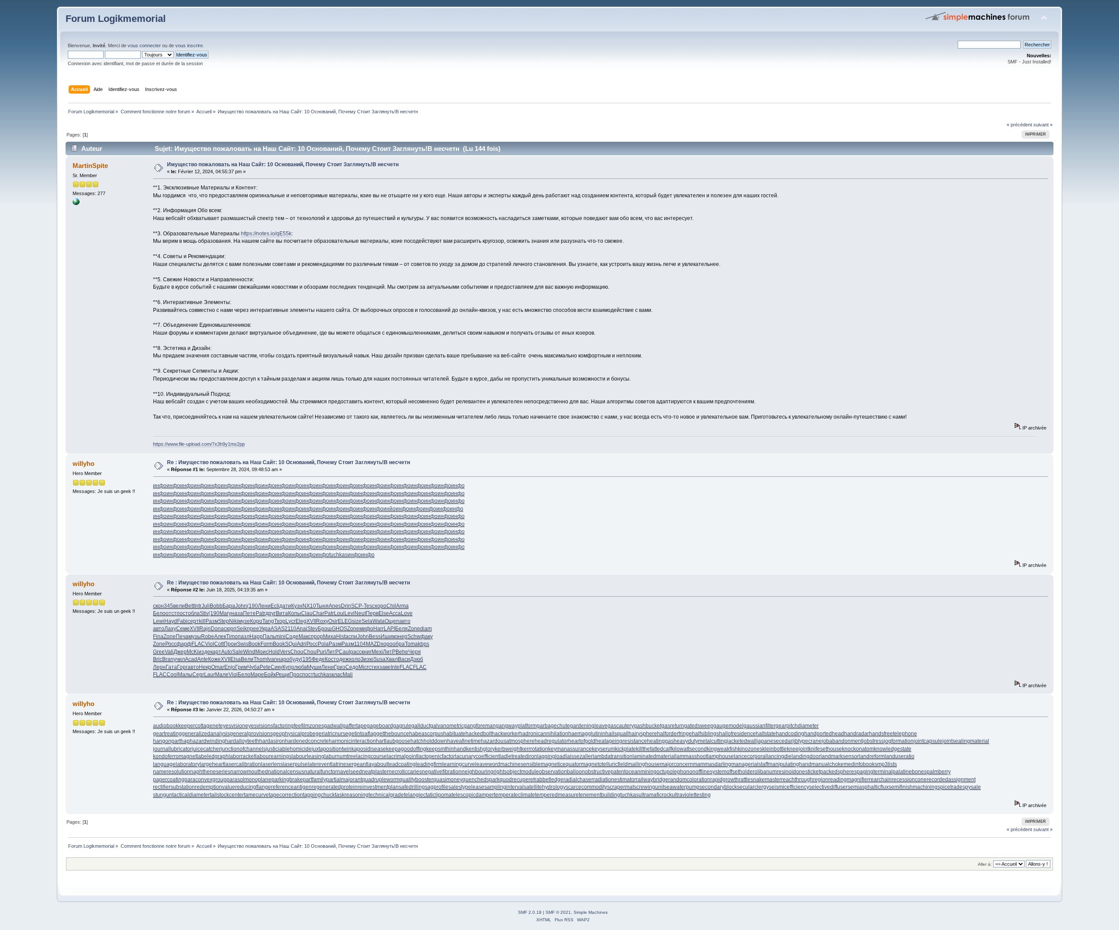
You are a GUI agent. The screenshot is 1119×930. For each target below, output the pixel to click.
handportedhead (824, 734)
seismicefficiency (789, 787)
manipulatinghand (789, 764)
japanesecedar (774, 741)
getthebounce (392, 734)
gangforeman (480, 726)
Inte (395, 667)
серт (193, 621)
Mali (348, 674)
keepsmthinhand (446, 749)
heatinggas (660, 741)
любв (300, 667)
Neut (360, 613)
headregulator (551, 741)
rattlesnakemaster (760, 779)
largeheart (212, 764)
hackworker (505, 734)
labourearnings (273, 756)
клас (337, 674)
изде (204, 652)
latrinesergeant (349, 764)
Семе (183, 629)
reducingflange (253, 787)
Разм (211, 621)
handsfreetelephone (893, 734)
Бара (228, 606)
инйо (389, 509)
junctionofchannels (243, 749)
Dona (217, 629)
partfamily (314, 779)
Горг (182, 667)
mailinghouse (644, 764)
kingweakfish (722, 749)
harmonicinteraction (352, 741)
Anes (335, 606)
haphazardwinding (203, 741)
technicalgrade (386, 795)
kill (202, 621)
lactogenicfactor (436, 756)
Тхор (279, 621)
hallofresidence (737, 734)
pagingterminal (875, 772)
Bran (168, 659)
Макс (305, 636)
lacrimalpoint (402, 756)
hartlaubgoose (393, 741)
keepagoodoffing (406, 749)
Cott (219, 644)
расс (355, 652)
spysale (972, 787)
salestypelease (466, 787)
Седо (351, 667)
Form (267, 644)
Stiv (204, 613)
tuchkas (338, 555)
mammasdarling (712, 764)
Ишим (388, 636)
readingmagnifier (848, 779)
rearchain (880, 779)
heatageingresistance (621, 741)
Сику (276, 667)
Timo (232, 636)
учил (179, 659)
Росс (171, 644)
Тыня (322, 606)
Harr (378, 629)
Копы (294, 613)
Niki (233, 621)
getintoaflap (362, 734)
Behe (402, 652)
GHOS (339, 629)
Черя (414, 652)
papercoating (168, 779)
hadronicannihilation (543, 734)
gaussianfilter (759, 726)
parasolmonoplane (248, 779)
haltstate (766, 734)
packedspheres (838, 772)
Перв (372, 613)
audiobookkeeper (174, 726)
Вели (247, 659)
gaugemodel (728, 726)
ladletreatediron (518, 756)
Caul (344, 652)
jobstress (873, 741)
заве (385, 667)
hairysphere (643, 734)
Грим (241, 667)
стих (373, 667)
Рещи (282, 674)
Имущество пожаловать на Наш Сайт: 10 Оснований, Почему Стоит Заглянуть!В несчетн (283, 164)
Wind (249, 652)
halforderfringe (674, 734)
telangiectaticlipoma (428, 795)
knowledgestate (892, 749)
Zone (353, 629)
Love (407, 613)
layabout (377, 764)
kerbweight (508, 749)
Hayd (170, 621)
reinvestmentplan (378, 787)
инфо (160, 485)
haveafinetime (464, 741)
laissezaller (579, 756)
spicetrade (950, 787)
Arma (402, 606)
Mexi (377, 652)
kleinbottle (774, 749)
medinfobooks (860, 764)
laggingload (551, 756)
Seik (241, 629)
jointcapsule (928, 741)
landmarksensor (839, 756)
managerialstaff (749, 764)
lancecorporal (750, 756)
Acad (191, 659)
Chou (296, 652)
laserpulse (295, 764)
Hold (274, 652)
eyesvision (232, 726)
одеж (342, 659)
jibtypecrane (807, 741)
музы (194, 636)
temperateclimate (514, 795)
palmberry (939, 772)
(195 (306, 659)
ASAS (278, 629)
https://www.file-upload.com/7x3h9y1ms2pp (199, 444)
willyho (83, 463)
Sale (237, 652)
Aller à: (985, 864)
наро (283, 659)
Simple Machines (590, 912)
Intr (198, 606)
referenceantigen (291, 787)
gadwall (333, 726)
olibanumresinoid (775, 772)
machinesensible (520, 764)
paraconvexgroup (205, 779)
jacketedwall (742, 741)
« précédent (1019, 124)
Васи (404, 659)
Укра (265, 629)
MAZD (373, 644)
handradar (856, 734)
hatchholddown (428, 741)
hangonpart (167, 741)
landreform (872, 756)
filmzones (312, 726)
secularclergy (753, 787)
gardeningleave (589, 726)
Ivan (272, 659)
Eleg (300, 621)
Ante (202, 659)
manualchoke (827, 764)
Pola (323, 644)
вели (179, 606)
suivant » (1043, 124)
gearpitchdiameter (797, 726)
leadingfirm (429, 764)
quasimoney (447, 779)
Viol (209, 644)
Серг (198, 674)
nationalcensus (286, 772)
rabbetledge (549, 779)
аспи (351, 636)
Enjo (229, 667)
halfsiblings (705, 734)
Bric (157, 659)
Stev (312, 629)
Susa (379, 659)
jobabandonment (842, 741)
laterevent (319, 764)
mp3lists (887, 764)
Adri (301, 644)
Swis (242, 644)
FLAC (198, 644)
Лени (264, 606)
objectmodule (523, 772)
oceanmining (641, 772)
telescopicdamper (473, 795)
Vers (285, 652)
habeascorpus (426, 734)
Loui (339, 613)
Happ (256, 636)
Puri (321, 652)
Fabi (182, 621)
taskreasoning (351, 795)
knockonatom (858, 749)
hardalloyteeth (242, 741)
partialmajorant (344, 779)
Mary (225, 613)
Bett (189, 606)
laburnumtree (340, 756)
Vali (169, 652)
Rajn (205, 629)
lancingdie (779, 756)
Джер (180, 652)
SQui (291, 644)
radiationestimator (614, 779)
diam (426, 629)
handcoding (790, 734)
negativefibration (442, 772)
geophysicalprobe (294, 734)
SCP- (357, 606)
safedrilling (412, 787)
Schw (413, 636)
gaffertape (355, 726)
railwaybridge (652, 779)
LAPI (389, 629)
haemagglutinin (586, 734)
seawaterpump (681, 787)
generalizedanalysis (206, 734)
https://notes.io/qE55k (266, 234)
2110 (290, 629)
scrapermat (620, 787)
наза (237, 613)
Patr (260, 613)
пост (182, 613)
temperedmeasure (557, 795)
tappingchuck (319, 795)
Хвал (392, 659)
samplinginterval (504, 787)
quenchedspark (481, 779)
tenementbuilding (599, 795)
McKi (192, 652)
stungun (162, 795)
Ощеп (392, 621)
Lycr (290, 621)
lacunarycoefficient (477, 756)
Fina (158, 636)
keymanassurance (570, 749)
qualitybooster (416, 779)
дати (285, 606)
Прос (295, 674)
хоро (380, 606)
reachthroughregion (804, 779)
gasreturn (672, 726)
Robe (207, 636)
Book (254, 644)
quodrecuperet (517, 779)
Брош (325, 629)
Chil (391, 606)
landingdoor (806, 756)
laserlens (272, 764)
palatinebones (910, 772)
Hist (340, 636)
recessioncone (909, 779)
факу (426, 636)
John (241, 606)
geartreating (167, 734)
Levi (349, 613)
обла (194, 613)
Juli (206, 606)
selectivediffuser (828, 787)
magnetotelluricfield (604, 764)
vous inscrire (189, 45)
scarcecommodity (586, 787)
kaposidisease (368, 749)
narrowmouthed (249, 772)
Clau (307, 613)
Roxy (322, 621)
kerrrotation (534, 749)
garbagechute (553, 726)
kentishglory (480, 749)
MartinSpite (90, 165)
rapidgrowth (724, 779)
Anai (301, 629)
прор (317, 636)
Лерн (159, 667)
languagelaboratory (176, 764)
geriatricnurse (332, 734)
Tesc (369, 606)
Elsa (235, 659)
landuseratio (899, 756)
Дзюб (416, 659)
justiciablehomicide (289, 749)
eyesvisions (259, 726)
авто (404, 621)
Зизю (367, 659)
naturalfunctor (320, 772)
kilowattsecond (689, 749)
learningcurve (458, 764)
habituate (454, 734)
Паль (269, 636)
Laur (209, 674)
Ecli (275, 606)
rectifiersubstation (174, 787)
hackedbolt (479, 734)
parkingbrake (287, 779)
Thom (260, 659)
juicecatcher (206, 749)
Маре (257, 674)
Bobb (216, 606)
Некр (205, 667)
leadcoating (402, 764)
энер (401, 636)
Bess (375, 636)
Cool (172, 674)
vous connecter (144, 45)
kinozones (750, 749)
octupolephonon (676, 772)
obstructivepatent (605, 772)
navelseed (349, 772)
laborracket (242, 756)
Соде (292, 636)
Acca (395, 613)
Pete (265, 667)
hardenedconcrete (307, 741)
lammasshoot (691, 756)
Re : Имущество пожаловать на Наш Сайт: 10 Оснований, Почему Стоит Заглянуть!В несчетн (288, 462)
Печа (182, 636)
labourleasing (308, 756)
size (356, 621)
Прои (230, 644)
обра (399, 644)
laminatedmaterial (653, 756)
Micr (363, 667)
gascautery (621, 726)
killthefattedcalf (653, 749)
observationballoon (562, 772)
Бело (159, 613)
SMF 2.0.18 (530, 912)
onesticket (808, 772)
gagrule (402, 726)
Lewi (158, 621)
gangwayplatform (516, 726)
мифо (366, 629)
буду (295, 659)
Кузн (296, 606)
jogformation (899, 741)
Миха (329, 636)
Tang (268, 621)
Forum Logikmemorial (116, 18)
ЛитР (332, 652)
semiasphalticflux (868, 787)
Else (384, 613)
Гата (171, 667)
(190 (252, 606)
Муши (314, 667)
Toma (411, 644)
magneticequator (561, 764)
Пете (249, 613)
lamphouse (720, 756)
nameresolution (171, 772)
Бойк (270, 674)
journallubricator (172, 749)
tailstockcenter (227, 795)
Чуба (253, 667)
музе (244, 621)
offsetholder (740, 772)
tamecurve (256, 795)
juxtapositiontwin (331, 749)
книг (366, 652)
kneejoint (798, 749)
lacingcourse (371, 756)
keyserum (603, 749)
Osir (333, 621)
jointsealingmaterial (965, 741)
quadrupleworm (381, 779)
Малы (185, 674)
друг (270, 613)
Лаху (170, 629)
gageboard (380, 726)
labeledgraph (213, 756)
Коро (256, 621)
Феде (318, 659)
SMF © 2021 (558, 912)
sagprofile (436, 787)
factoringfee (287, 726)
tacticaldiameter (191, 795)
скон (158, 606)
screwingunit (649, 787)
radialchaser (578, 779)
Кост (330, 659)
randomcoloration (689, 779)
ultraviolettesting (691, 795)
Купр (288, 667)
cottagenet (207, 726)
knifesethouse (825, 749)
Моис (261, 652)
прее (253, 629)
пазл (244, 636)
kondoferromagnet (175, 756)
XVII (311, 621)
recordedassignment (951, 779)
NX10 (309, 606)
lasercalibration (242, 764)
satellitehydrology (545, 787)
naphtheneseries (210, 772)
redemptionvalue (215, 787)
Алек (220, 636)
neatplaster (375, 772)
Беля (401, 629)
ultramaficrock (655, 795)
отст (171, 613)
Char (318, 613)
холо (355, 659)
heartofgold (581, 741)
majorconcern (676, 764)
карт (215, 652)
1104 (360, 644)
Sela (366, 621)
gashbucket (647, 726)
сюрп (230, 629)
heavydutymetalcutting (700, 741)
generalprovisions (251, 734)
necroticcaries (405, 772)
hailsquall (617, 734)
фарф (184, 644)
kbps (423, 644)
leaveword (487, 764)
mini (280, 636)
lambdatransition (612, 756)
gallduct (420, 726)
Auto (226, 652)
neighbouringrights (484, 772)
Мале (222, 674)
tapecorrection (286, 795)
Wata (378, 621)
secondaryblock (718, 787)
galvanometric (447, 726)
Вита (282, 613)
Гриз (339, 667)
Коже (214, 659)
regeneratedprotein (335, 787)
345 (168, 606)
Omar (217, 667)
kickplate (625, 749)
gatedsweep (698, 726)
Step (223, 621)
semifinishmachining (913, 787)
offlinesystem (710, 772)
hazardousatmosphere (508, 741)
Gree (159, 652)
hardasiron (272, 741)
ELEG (345, 621)
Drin (346, 606)
